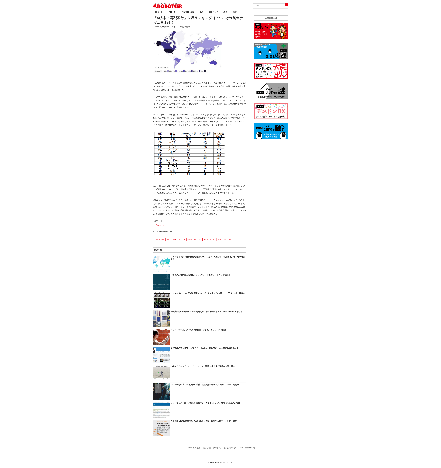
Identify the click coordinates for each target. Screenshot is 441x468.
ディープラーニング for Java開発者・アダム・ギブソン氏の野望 (198, 329)
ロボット (159, 11)
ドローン (172, 11)
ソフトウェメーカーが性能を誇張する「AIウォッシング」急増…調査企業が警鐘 (205, 402)
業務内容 (217, 447)
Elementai (160, 225)
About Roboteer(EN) (246, 447)
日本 (225, 239)
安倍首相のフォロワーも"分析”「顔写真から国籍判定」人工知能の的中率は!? (204, 348)
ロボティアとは (193, 447)
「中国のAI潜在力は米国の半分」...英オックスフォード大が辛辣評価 (200, 274)
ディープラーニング (194, 239)
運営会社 (207, 447)
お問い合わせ (230, 447)
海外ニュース (171, 239)
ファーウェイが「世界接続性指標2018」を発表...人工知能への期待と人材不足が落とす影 (208, 258)
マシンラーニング (209, 239)
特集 (235, 11)
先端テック (213, 11)
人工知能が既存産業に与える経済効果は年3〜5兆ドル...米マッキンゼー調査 (204, 421)
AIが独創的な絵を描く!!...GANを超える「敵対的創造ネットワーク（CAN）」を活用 (207, 311)
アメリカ (182, 239)
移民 (225, 11)
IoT (201, 11)
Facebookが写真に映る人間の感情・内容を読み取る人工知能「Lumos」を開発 (205, 384)
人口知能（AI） (188, 11)
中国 (219, 239)
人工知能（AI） (159, 239)
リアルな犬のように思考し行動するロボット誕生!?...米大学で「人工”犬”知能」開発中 (208, 293)
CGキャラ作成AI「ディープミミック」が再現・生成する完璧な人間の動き (203, 366)
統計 (230, 239)
